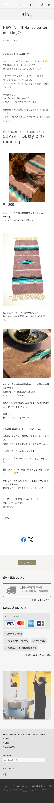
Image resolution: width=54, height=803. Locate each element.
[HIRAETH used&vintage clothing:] (27, 695)
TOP (7, 786)
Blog (7, 743)
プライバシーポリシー (20, 786)
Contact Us (10, 747)
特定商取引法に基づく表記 (42, 786)
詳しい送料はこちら (42, 600)
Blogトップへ (27, 562)
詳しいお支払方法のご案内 (39, 655)
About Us (9, 738)
